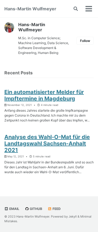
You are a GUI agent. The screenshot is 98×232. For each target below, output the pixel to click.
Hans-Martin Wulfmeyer (30, 8)
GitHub (35, 209)
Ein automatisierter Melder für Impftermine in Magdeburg (44, 95)
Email (13, 209)
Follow (85, 41)
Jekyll (73, 216)
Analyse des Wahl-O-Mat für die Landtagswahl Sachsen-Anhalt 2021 (47, 143)
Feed (56, 209)
